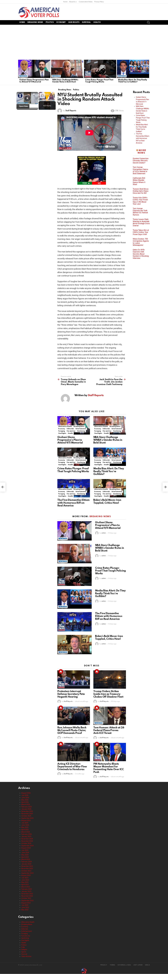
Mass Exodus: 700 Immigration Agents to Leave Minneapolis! (141, 242)
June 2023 (25, 880)
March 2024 (25, 859)
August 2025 (26, 820)
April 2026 (25, 802)
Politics (50, 22)
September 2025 (27, 818)
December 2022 (27, 894)
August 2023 (26, 875)
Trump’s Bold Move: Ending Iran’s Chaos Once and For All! (141, 191)
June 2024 (25, 852)
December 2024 (27, 839)
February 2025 (26, 834)
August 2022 (26, 903)
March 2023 (25, 887)
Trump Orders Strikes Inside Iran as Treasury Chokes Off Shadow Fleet (108, 694)
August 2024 (26, 848)
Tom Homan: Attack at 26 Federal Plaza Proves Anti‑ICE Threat (108, 730)
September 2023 (27, 873)
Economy (61, 22)
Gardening (81, 431)
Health (97, 22)
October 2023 (26, 871)
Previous (19, 72)
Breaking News (35, 22)
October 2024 (26, 843)
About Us (72, 2)
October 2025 (26, 816)
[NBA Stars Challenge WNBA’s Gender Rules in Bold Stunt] (67, 69)
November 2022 (27, 896)
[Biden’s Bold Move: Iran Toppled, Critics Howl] (74, 644)
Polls (23, 947)
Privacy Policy (99, 2)
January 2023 (26, 891)
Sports (23, 952)
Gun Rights (73, 22)
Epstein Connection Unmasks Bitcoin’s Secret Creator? (140, 161)
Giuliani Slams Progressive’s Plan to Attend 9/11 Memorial (34, 81)
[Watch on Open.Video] (22, 106)
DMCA (147, 965)
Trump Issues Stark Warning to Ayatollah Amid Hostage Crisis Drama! (141, 222)
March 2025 (25, 832)
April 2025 (25, 830)
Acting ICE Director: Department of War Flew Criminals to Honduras (72, 767)
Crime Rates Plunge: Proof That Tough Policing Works (99, 81)
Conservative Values (85, 2)
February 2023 (26, 889)
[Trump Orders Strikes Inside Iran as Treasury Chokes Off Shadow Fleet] (109, 679)
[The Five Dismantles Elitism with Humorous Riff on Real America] (74, 621)
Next (149, 72)
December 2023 (27, 866)
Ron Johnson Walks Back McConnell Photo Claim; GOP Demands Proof (71, 730)
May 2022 (24, 910)
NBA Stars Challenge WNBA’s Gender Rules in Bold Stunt (65, 81)
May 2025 (24, 827)
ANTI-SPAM (137, 965)
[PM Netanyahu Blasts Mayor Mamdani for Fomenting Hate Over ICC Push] (109, 752)
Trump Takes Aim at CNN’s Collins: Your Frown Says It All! (141, 232)
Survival (86, 22)
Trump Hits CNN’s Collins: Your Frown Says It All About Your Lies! (140, 201)
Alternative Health (65, 426)
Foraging (61, 431)
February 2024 (26, 862)
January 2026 (26, 809)
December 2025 (27, 811)
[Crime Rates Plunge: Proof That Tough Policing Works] (100, 69)
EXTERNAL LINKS (124, 965)
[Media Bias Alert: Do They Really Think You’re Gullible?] (133, 69)
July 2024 (24, 850)
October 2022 (26, 898)
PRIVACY (103, 965)
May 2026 (24, 800)
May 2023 (24, 882)
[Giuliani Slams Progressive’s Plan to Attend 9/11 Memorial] (34, 69)
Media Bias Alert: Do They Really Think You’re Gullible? (132, 81)
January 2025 (26, 836)
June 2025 (25, 825)
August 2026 (26, 793)
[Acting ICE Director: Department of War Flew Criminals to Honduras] (73, 752)
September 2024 (27, 846)
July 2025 (24, 823)
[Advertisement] (84, 42)
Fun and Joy (71, 431)
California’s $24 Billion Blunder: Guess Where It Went (139, 181)
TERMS (112, 965)
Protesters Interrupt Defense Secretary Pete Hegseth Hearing (71, 694)
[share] (34, 94)
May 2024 (24, 855)
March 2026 (25, 804)
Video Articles (26, 956)
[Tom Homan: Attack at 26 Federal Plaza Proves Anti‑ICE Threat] (109, 716)
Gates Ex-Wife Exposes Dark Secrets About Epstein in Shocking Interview (141, 254)
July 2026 (24, 795)
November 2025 (27, 814)
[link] (20, 95)
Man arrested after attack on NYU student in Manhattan (27, 95)
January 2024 (26, 864)
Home (65, 2)
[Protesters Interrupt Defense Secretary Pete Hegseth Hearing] (73, 679)
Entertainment (81, 429)
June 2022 (25, 907)
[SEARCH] (148, 22)
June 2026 (25, 797)
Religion (24, 949)
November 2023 (27, 868)
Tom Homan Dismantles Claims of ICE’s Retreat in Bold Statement (140, 170)
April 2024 (25, 857)
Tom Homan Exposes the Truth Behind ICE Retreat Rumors (140, 212)
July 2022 (24, 905)
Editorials (70, 429)
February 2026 (26, 807)
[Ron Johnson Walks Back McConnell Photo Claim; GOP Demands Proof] (73, 716)
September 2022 (27, 900)
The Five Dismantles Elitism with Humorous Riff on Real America (73, 503)
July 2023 (24, 878)
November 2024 (27, 841)
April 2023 (25, 884)
